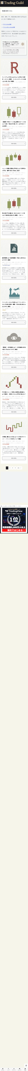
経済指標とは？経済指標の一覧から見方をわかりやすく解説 (14, 259)
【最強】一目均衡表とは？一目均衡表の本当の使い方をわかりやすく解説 (14, 348)
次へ (19, 468)
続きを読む (14, 97)
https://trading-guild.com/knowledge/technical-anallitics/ (14, 47)
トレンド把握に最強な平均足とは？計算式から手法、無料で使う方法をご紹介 (14, 169)
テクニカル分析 (7, 24)
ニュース (19, 1069)
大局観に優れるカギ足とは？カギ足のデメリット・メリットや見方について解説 (14, 438)
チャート (14, 1069)
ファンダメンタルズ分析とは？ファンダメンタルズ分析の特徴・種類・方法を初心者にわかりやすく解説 (14, 304)
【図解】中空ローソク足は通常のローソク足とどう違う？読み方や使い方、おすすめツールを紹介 (14, 124)
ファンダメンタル (6, 265)
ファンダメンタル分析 (9, 27)
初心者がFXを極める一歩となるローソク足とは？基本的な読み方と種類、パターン (13, 214)
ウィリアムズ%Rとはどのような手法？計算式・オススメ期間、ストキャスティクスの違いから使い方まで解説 (14, 79)
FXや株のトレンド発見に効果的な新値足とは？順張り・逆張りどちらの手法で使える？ (14, 393)
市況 (25, 1069)
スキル (4, 310)
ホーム (3, 1069)
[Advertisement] (14, 487)
